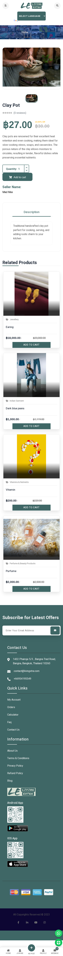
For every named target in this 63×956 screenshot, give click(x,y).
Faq (9, 722)
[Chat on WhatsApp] (58, 933)
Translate (17, 21)
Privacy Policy (15, 766)
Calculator (12, 715)
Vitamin (10, 490)
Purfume (11, 571)
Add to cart (20, 177)
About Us (12, 751)
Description (31, 212)
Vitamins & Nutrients (19, 482)
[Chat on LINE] (58, 942)
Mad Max (7, 192)
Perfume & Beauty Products (22, 563)
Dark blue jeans (15, 408)
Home (24, 32)
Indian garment (17, 400)
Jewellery (14, 319)
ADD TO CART (31, 345)
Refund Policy (15, 773)
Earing (10, 327)
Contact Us (13, 730)
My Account (14, 700)
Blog (9, 781)
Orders (11, 707)
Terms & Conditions (18, 758)
